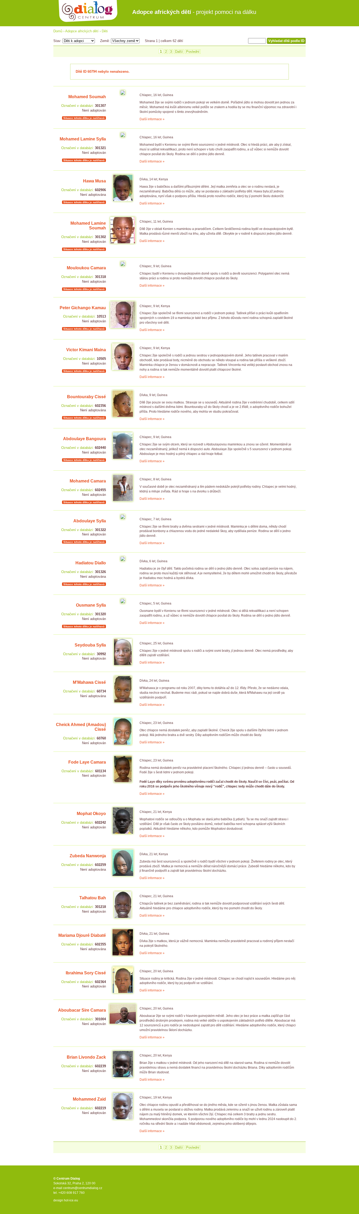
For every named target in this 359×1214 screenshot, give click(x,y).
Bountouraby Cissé (86, 397)
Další (179, 52)
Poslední (192, 52)
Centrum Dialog (88, 11)
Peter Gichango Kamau (83, 308)
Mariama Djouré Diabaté (82, 935)
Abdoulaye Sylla (89, 521)
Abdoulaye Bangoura (84, 439)
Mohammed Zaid (89, 1099)
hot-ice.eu (71, 1200)
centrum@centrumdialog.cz (82, 1188)
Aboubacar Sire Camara (82, 1010)
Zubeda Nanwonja (88, 856)
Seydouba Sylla (90, 645)
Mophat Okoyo (91, 813)
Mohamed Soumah (87, 96)
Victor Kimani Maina (86, 350)
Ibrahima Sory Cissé (86, 973)
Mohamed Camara (88, 481)
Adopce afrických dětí (82, 31)
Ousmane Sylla (91, 605)
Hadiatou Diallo (90, 563)
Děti (105, 31)
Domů (57, 31)
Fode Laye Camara (87, 762)
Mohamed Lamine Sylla (83, 139)
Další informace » (152, 119)
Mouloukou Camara (86, 268)
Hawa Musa (94, 181)
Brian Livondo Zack (86, 1057)
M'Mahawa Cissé (89, 682)
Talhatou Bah (92, 898)
